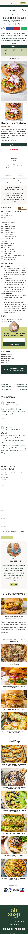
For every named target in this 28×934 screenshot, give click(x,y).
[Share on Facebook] (9, 28)
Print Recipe (15, 145)
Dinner (18, 14)
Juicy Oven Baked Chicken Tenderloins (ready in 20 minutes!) (14, 765)
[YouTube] (23, 929)
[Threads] (19, 929)
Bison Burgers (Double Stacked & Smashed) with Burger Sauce (14, 617)
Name (3, 510)
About (17, 922)
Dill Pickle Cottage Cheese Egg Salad (14, 833)
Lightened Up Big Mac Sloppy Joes (14, 709)
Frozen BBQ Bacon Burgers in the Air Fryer (14, 687)
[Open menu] (2, 10)
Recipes (14, 14)
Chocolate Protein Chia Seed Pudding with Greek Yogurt (14, 788)
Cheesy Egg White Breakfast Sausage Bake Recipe (21, 385)
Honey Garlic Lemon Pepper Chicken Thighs (14, 856)
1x (19, 208)
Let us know (13, 371)
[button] (2, 140)
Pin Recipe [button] (15, 149)
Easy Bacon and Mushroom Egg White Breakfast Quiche (14, 664)
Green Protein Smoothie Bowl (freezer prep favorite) (14, 811)
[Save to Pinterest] (16, 28)
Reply (3, 418)
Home (9, 14)
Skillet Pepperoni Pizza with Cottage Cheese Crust (14, 641)
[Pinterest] (12, 929)
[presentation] (14, 606)
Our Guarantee (14, 924)
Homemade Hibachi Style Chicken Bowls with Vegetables (14, 879)
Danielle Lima (6, 20)
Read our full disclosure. (20, 25)
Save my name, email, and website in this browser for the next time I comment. (13, 532)
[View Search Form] (26, 10)
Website (3, 526)
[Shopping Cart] (23, 10)
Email (3, 518)
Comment (4, 485)
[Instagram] (4, 929)
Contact (23, 922)
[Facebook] (8, 929)
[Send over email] (24, 28)
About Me (14, 584)
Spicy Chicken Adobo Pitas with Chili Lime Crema (6, 385)
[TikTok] (16, 929)
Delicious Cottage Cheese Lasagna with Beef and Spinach (14, 732)
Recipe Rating (5, 477)
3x (25, 208)
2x (22, 208)
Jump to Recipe (14, 58)
